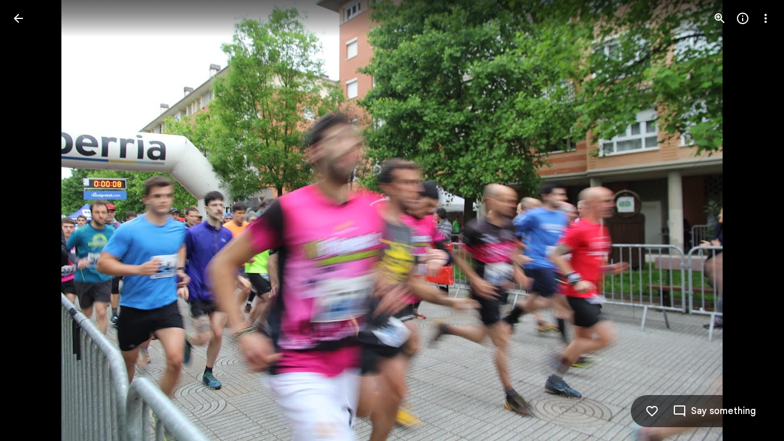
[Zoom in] (719, 18)
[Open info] (742, 18)
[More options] (765, 18)
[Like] (652, 411)
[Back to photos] (18, 18)
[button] (32, 220)
